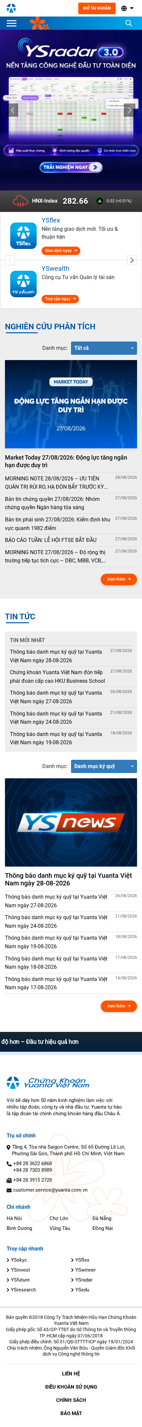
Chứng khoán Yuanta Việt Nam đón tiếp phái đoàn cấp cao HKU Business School (57, 676)
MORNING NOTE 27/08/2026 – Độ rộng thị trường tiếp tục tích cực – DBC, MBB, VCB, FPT (55, 557)
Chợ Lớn (59, 1218)
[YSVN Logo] (11, 8)
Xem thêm (116, 579)
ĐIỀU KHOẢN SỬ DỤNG (71, 1387)
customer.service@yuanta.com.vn (50, 1190)
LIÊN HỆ (71, 1374)
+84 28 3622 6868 (32, 1163)
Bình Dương (19, 1228)
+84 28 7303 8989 (32, 1170)
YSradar (83, 1280)
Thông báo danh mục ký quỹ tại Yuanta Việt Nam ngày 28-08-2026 (56, 656)
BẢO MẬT (71, 1413)
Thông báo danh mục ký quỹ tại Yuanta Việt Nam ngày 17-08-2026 (56, 983)
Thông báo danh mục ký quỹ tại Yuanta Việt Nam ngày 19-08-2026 (56, 738)
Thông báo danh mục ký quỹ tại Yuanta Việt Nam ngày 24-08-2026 (56, 718)
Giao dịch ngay (58, 250)
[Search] (128, 23)
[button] (126, 8)
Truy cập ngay (57, 299)
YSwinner (85, 1270)
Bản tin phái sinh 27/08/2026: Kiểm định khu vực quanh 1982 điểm (57, 523)
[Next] (129, 110)
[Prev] (12, 110)
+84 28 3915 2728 (32, 1180)
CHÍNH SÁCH (71, 1400)
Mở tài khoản (97, 8)
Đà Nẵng (101, 1218)
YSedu (82, 1290)
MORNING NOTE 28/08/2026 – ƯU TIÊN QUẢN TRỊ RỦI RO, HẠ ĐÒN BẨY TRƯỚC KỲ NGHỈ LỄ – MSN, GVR (54, 483)
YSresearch (23, 1290)
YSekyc (19, 1260)
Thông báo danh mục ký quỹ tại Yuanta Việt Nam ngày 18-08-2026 (56, 963)
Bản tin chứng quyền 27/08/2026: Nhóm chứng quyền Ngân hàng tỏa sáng (52, 503)
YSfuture (20, 1280)
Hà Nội (14, 1218)
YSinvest (20, 1270)
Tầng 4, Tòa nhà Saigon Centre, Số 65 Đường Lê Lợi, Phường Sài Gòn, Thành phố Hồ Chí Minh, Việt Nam (68, 1150)
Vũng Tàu (60, 1228)
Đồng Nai (102, 1228)
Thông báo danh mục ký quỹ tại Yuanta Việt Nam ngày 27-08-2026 (56, 697)
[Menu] (13, 23)
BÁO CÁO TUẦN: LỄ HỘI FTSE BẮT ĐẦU (50, 540)
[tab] (55, 348)
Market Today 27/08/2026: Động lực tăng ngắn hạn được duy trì (66, 461)
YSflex (82, 1260)
